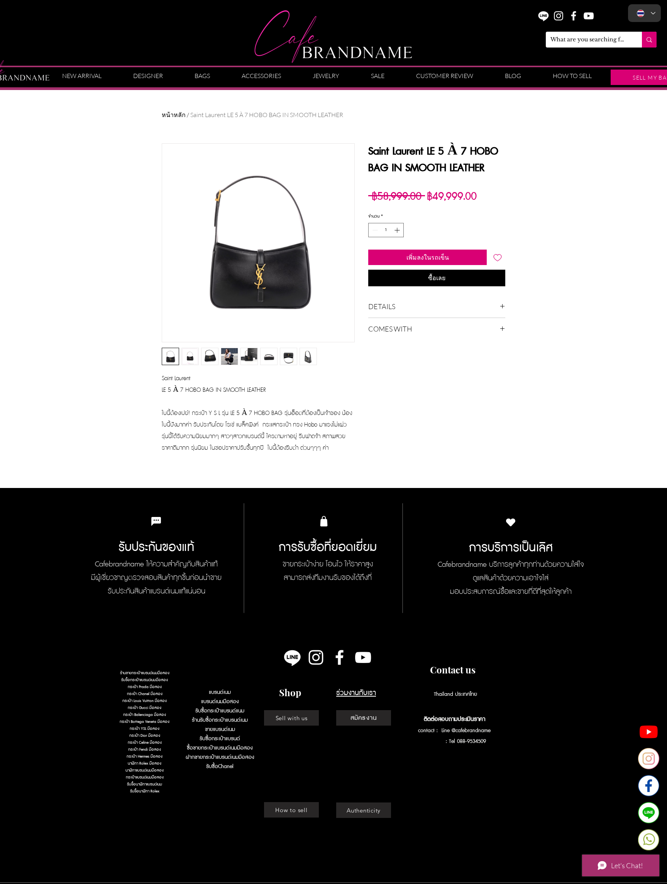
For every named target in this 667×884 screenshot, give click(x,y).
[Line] (292, 657)
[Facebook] (648, 785)
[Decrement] (374, 230)
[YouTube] (588, 16)
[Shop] (324, 521)
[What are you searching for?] (649, 40)
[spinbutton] (386, 230)
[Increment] (398, 230)
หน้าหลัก (174, 115)
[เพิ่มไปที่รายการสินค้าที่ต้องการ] (497, 257)
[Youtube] (648, 731)
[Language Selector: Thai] (644, 13)
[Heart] (511, 522)
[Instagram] (558, 16)
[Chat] (648, 812)
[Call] (648, 839)
